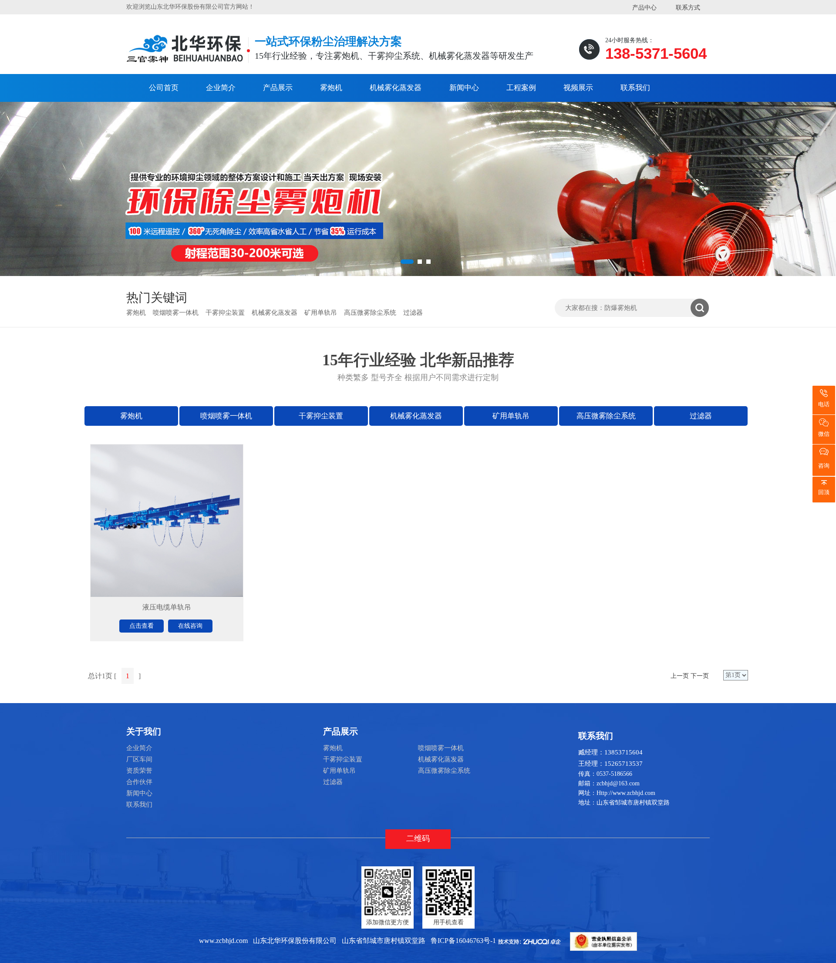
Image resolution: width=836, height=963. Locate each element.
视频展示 (578, 88)
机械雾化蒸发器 (395, 88)
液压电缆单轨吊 (166, 607)
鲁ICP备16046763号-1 (463, 940)
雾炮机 (331, 88)
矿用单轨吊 (320, 312)
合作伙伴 (139, 781)
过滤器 (413, 312)
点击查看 (141, 626)
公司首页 (164, 88)
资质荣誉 (139, 770)
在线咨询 (190, 626)
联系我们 (635, 88)
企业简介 (221, 88)
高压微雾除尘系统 (370, 312)
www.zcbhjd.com (223, 940)
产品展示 (278, 88)
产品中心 (644, 7)
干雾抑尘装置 (225, 312)
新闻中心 (464, 88)
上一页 (680, 676)
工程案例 (521, 88)
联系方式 (688, 7)
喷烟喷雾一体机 (176, 312)
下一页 (700, 676)
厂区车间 (139, 759)
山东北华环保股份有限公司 (295, 940)
